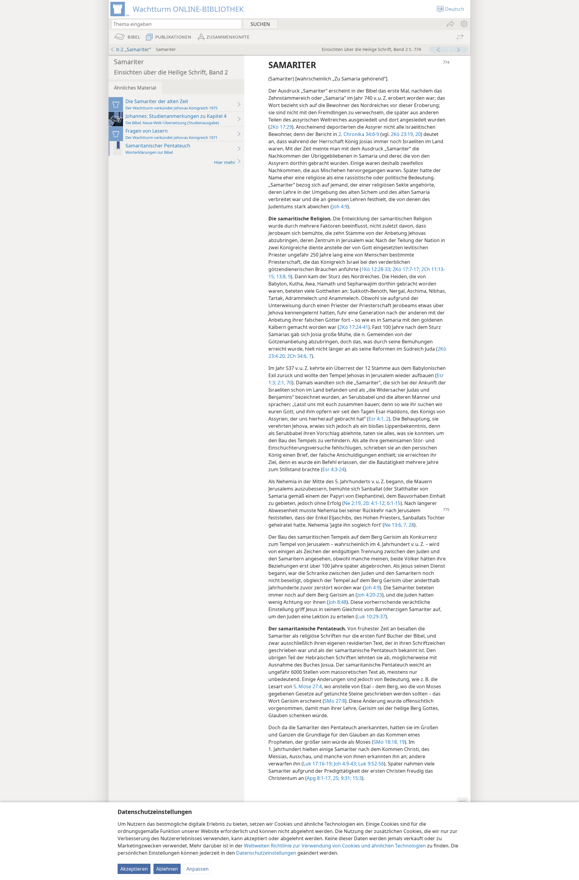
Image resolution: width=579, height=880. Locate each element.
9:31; (345, 778)
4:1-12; (378, 503)
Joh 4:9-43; (345, 763)
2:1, (280, 382)
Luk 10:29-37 (371, 616)
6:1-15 (393, 503)
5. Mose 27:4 (307, 686)
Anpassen (197, 869)
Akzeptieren (134, 869)
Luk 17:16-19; (318, 763)
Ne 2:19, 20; (357, 503)
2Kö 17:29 (281, 127)
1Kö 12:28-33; (376, 269)
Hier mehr (224, 162)
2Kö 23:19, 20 (406, 134)
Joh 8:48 (337, 602)
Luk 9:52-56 (370, 763)
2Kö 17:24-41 (353, 327)
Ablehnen (167, 869)
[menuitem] (463, 24)
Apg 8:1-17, (319, 778)
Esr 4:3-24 (333, 469)
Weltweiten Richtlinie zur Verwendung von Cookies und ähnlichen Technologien (335, 845)
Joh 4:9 (339, 206)
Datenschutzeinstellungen (266, 853)
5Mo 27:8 (334, 701)
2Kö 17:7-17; (405, 269)
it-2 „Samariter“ (133, 49)
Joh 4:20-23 (369, 594)
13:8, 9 (283, 276)
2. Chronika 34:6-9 (358, 134)
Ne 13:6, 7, (395, 525)
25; (336, 778)
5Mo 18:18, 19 (389, 742)
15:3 (356, 778)
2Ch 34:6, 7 (299, 356)
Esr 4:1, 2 (379, 418)
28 (410, 525)
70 (288, 382)
